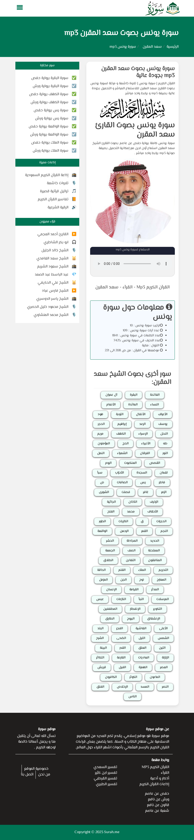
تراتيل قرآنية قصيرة (54, 191)
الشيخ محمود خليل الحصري (47, 307)
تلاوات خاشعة (57, 183)
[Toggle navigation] (18, 8)
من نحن (44, 775)
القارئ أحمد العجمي (52, 234)
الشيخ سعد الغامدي (52, 259)
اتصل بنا (27, 775)
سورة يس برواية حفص (51, 110)
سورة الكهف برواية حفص (48, 94)
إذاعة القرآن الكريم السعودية (46, 175)
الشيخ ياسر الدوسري (52, 299)
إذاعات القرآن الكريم (154, 784)
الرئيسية (173, 47)
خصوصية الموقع (36, 769)
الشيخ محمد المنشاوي (51, 315)
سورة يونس (147, 83)
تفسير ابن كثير (106, 773)
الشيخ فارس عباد (55, 291)
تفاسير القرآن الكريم (53, 199)
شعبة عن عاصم (157, 811)
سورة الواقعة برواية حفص (48, 127)
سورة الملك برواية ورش (50, 151)
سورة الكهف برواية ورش (49, 102)
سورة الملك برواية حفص (49, 143)
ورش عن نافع (158, 799)
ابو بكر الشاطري (56, 242)
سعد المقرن (152, 47)
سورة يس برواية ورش (51, 119)
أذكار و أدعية (159, 779)
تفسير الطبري (106, 784)
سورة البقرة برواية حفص (49, 78)
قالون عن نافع (158, 805)
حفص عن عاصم (157, 794)
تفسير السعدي (105, 767)
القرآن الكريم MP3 (155, 767)
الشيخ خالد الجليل (54, 250)
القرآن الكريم (166, 83)
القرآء (127, 287)
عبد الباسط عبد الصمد (51, 275)
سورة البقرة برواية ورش (50, 86)
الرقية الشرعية (58, 208)
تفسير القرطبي (105, 779)
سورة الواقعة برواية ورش (49, 135)
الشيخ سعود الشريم (52, 267)
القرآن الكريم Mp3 (153, 287)
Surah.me (111, 832)
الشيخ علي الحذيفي (53, 283)
